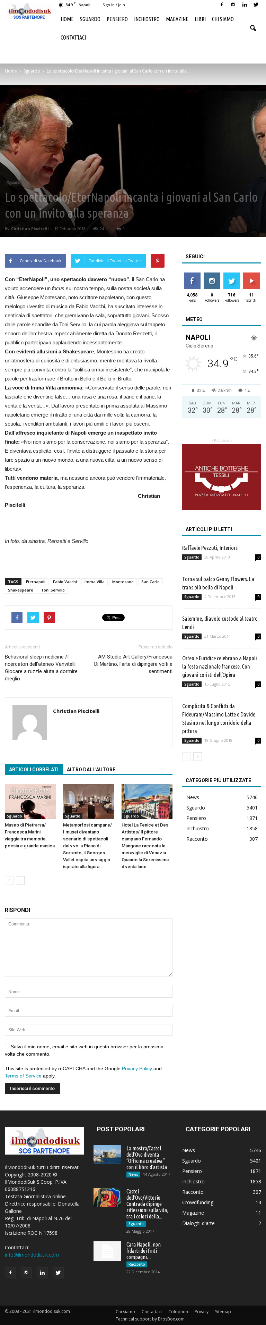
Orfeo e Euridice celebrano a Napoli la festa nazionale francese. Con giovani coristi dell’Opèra (219, 666)
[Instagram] (233, 5)
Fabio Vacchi (65, 581)
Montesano (123, 581)
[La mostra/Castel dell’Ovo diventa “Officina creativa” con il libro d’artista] (107, 1154)
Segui (212, 275)
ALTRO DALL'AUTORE (91, 769)
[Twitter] (256, 5)
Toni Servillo (53, 590)
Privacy (202, 1312)
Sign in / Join (114, 4)
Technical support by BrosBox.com (150, 1319)
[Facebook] (221, 5)
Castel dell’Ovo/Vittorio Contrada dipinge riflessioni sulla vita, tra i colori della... (147, 1203)
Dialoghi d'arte (198, 1223)
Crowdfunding (197, 1202)
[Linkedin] (244, 5)
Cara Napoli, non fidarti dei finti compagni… (143, 1250)
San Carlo (150, 581)
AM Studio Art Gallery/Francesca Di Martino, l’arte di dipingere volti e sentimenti (133, 664)
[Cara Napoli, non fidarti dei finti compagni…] (107, 1251)
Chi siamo (223, 19)
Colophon (178, 1312)
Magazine (177, 19)
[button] (253, 28)
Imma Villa (95, 581)
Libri (200, 19)
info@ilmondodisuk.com (32, 1254)
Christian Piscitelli (30, 228)
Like (192, 275)
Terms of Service (23, 1076)
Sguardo (90, 19)
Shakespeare (20, 590)
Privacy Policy (137, 1068)
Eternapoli (35, 581)
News (192, 797)
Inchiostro (147, 19)
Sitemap (223, 1312)
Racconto (197, 839)
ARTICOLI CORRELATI (34, 769)
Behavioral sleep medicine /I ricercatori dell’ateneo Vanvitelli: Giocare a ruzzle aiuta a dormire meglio (41, 668)
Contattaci (73, 37)
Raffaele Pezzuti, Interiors (210, 547)
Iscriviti (251, 275)
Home (67, 19)
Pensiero (117, 19)
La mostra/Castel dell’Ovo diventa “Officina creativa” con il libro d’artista (146, 1157)
